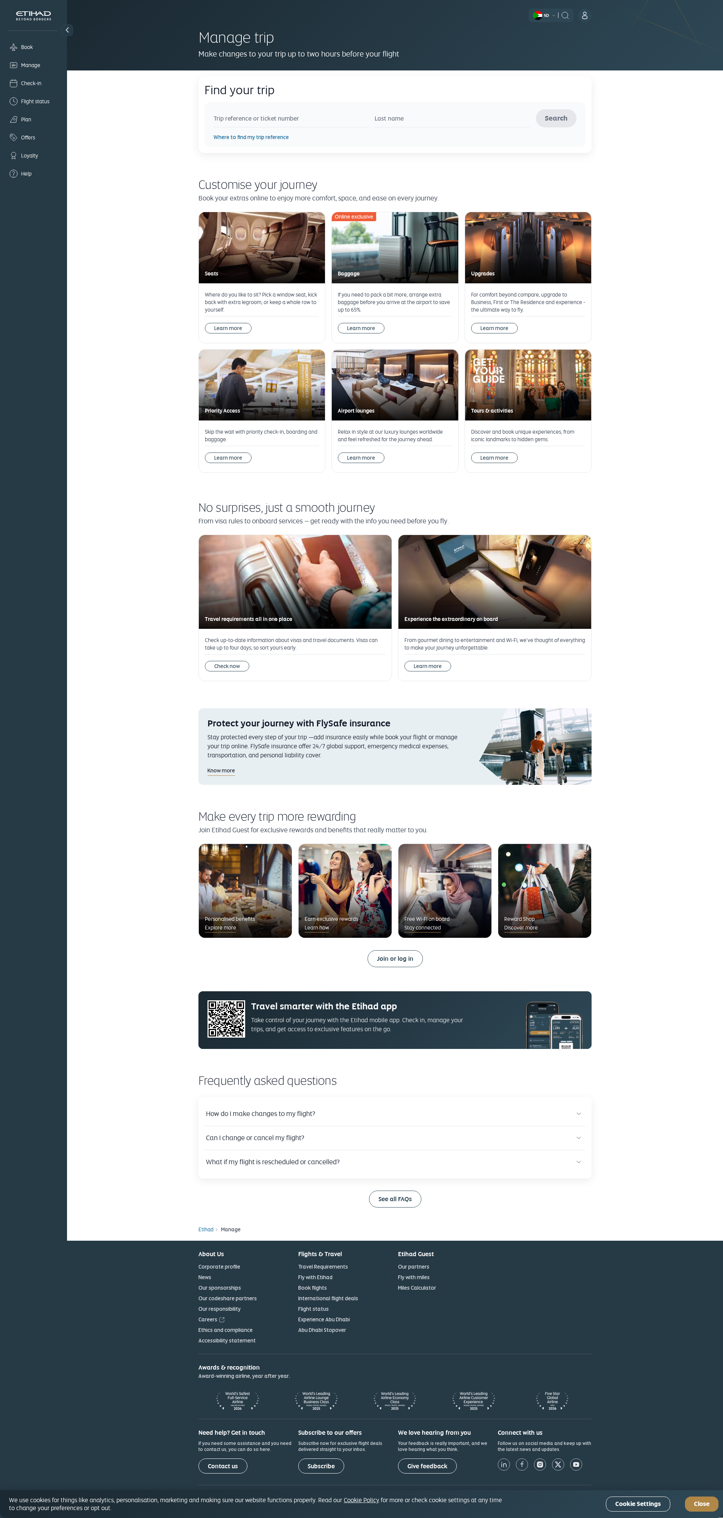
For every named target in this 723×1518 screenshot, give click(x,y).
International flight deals (328, 1298)
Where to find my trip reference (251, 137)
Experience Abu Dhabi (324, 1319)
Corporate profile (219, 1266)
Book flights (312, 1287)
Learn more (228, 328)
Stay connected (422, 927)
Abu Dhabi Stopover (322, 1330)
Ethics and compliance (225, 1330)
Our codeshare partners (227, 1298)
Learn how (317, 927)
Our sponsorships (219, 1287)
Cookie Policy (361, 1500)
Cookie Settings (638, 1504)
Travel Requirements (323, 1266)
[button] (67, 30)
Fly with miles (414, 1277)
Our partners (413, 1266)
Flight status (313, 1309)
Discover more (521, 927)
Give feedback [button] (427, 1466)
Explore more (220, 927)
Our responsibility (219, 1309)
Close (701, 1504)
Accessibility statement (227, 1340)
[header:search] (565, 14)
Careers (207, 1319)
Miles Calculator (417, 1287)
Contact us (223, 1466)
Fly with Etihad (315, 1277)
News (204, 1277)
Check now (227, 666)
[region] (361, 1504)
